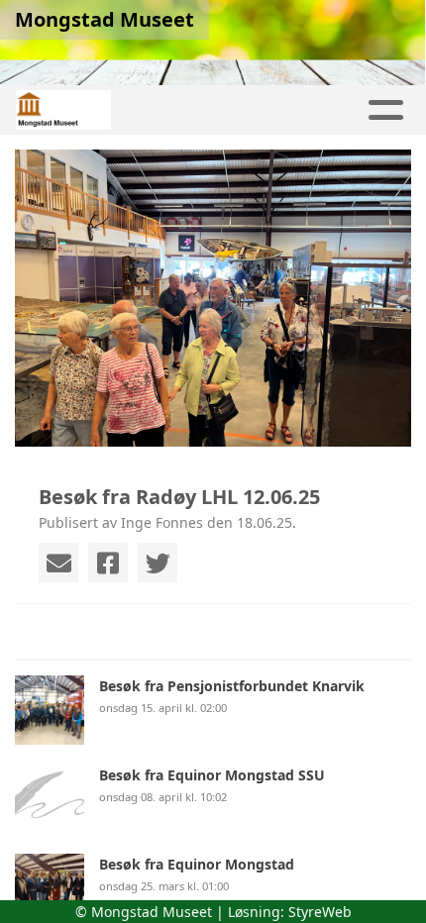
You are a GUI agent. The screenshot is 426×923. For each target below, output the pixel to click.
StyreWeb (320, 911)
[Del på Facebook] (108, 562)
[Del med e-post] (58, 562)
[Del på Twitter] (157, 562)
